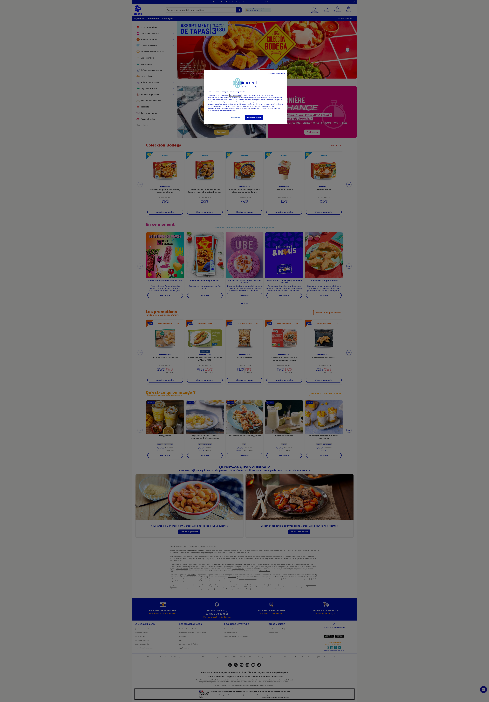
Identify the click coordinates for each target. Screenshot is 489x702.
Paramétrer (235, 117)
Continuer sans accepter (276, 73)
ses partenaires (235, 95)
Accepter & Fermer (254, 117)
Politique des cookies (227, 111)
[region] (245, 97)
